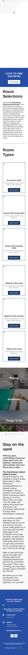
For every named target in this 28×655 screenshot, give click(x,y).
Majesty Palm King (14, 283)
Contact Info (10, 615)
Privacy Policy (19, 648)
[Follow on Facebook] (12, 635)
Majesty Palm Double (14, 316)
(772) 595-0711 (10, 617)
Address (9, 622)
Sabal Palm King (14, 349)
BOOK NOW (14, 82)
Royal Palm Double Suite (14, 247)
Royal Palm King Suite (14, 213)
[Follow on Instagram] (15, 635)
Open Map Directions (13, 630)
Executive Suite (14, 180)
